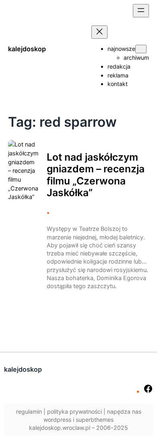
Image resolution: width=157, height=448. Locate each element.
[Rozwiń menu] (141, 10)
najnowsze (121, 48)
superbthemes (95, 419)
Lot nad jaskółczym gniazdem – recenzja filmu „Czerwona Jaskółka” (96, 175)
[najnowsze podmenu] (141, 49)
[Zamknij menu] (99, 32)
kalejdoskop (27, 49)
